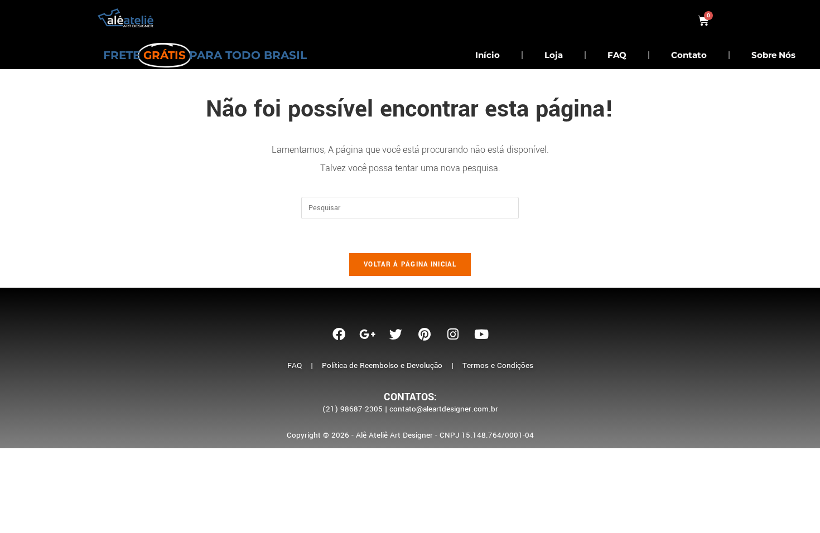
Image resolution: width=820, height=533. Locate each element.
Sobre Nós (773, 55)
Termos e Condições (497, 365)
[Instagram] (453, 334)
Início (487, 55)
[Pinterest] (424, 334)
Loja (553, 55)
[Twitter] (396, 334)
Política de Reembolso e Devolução (382, 365)
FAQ (616, 55)
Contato (689, 55)
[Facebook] (339, 334)
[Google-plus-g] (367, 334)
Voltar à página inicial (410, 264)
